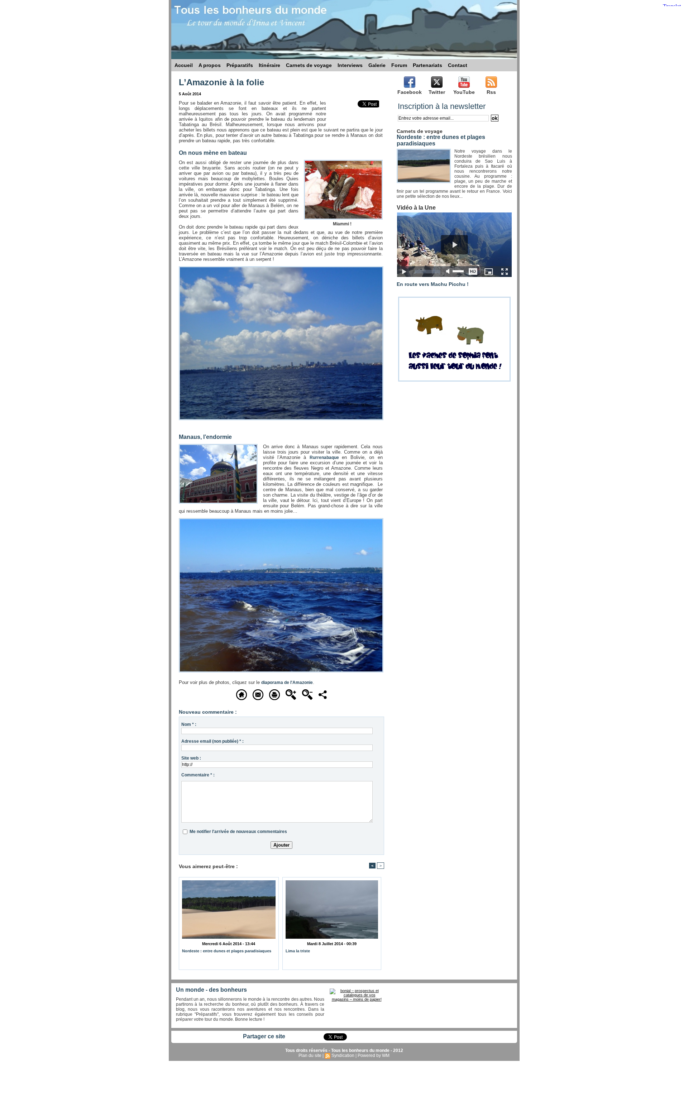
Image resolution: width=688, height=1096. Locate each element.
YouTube (464, 92)
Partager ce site (264, 1036)
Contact (457, 65)
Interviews (350, 65)
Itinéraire (269, 65)
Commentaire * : (198, 774)
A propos (210, 65)
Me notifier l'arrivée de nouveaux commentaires (238, 831)
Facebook (409, 92)
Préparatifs (239, 65)
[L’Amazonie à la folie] (281, 268)
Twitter (437, 92)
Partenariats (427, 65)
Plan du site (309, 1055)
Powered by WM (374, 1055)
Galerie (377, 65)
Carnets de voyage (309, 65)
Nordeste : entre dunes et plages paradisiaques (226, 951)
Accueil (184, 65)
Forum (399, 65)
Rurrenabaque (326, 457)
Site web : (191, 758)
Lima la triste (298, 951)
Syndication (342, 1055)
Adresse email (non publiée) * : (212, 741)
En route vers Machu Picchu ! (433, 284)
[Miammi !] (343, 162)
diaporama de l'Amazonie (287, 682)
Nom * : (188, 724)
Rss (491, 92)
